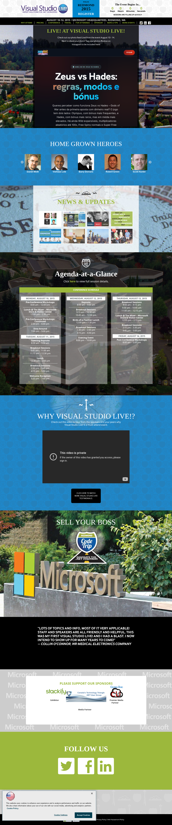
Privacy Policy (101, 820)
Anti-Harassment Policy (116, 820)
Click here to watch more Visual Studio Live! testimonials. (86, 495)
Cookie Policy (12, 808)
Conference (54, 23)
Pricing (40, 23)
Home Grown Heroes (86, 143)
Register (86, 13)
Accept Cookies (83, 815)
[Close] (92, 793)
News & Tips (112, 23)
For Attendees (83, 23)
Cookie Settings (61, 815)
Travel (67, 23)
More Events (128, 23)
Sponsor (98, 23)
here (73, 281)
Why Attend (26, 23)
